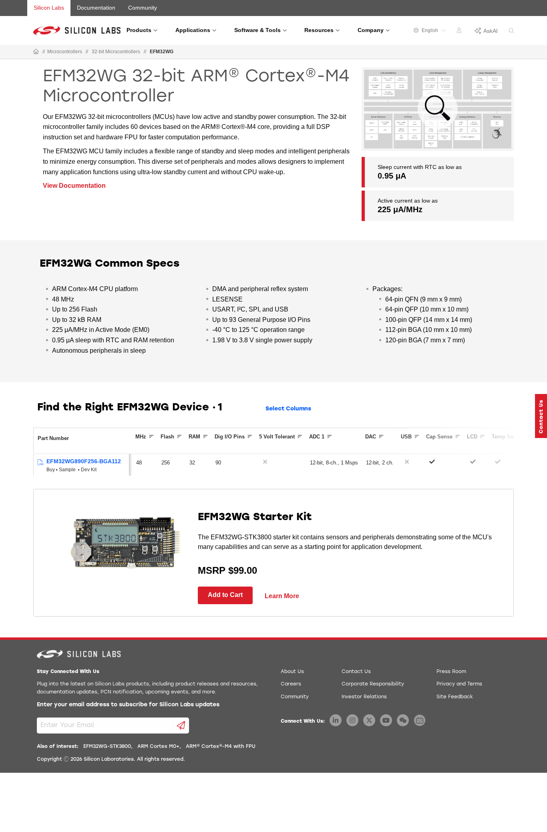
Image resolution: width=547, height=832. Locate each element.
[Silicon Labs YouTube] (386, 720)
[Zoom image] (438, 109)
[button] (541, 416)
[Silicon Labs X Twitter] (369, 720)
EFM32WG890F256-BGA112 (83, 461)
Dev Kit (89, 469)
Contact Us (356, 671)
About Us (292, 671)
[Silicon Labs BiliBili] (420, 720)
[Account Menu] (460, 31)
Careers (291, 684)
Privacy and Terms (459, 684)
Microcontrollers (64, 51)
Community (142, 7)
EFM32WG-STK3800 (107, 746)
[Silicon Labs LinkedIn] (336, 720)
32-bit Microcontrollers (116, 51)
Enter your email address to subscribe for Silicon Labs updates (128, 705)
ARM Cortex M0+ (158, 746)
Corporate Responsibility (373, 684)
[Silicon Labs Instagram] (352, 720)
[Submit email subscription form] (181, 725)
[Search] (511, 31)
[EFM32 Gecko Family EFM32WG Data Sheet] (40, 462)
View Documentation (74, 185)
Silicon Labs (49, 7)
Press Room (451, 671)
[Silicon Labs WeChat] (403, 720)
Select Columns (288, 409)
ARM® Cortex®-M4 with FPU (220, 746)
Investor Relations (364, 697)
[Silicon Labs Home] (36, 52)
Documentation (96, 7)
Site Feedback (454, 697)
